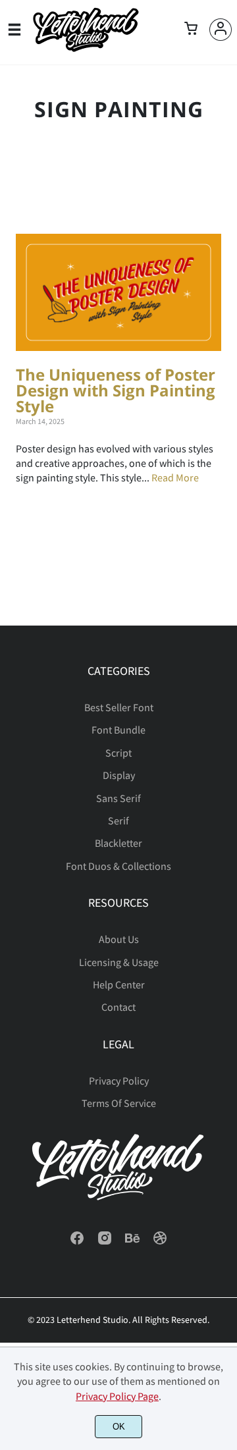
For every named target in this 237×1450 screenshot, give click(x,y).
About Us (119, 939)
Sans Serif (118, 798)
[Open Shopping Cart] (190, 29)
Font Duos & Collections (118, 866)
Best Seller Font (118, 707)
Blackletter (118, 842)
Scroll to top (225, 713)
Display (119, 775)
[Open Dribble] (160, 1242)
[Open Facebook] (77, 1242)
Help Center (119, 984)
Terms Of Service (119, 1103)
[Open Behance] (132, 1242)
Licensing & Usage (119, 962)
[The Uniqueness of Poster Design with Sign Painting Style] (118, 292)
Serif (118, 820)
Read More (175, 477)
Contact (118, 1006)
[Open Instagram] (105, 1242)
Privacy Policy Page (117, 1396)
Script (118, 752)
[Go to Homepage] (85, 49)
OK (119, 1427)
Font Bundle (118, 729)
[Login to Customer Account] (220, 29)
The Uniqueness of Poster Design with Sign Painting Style (115, 390)
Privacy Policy (119, 1080)
